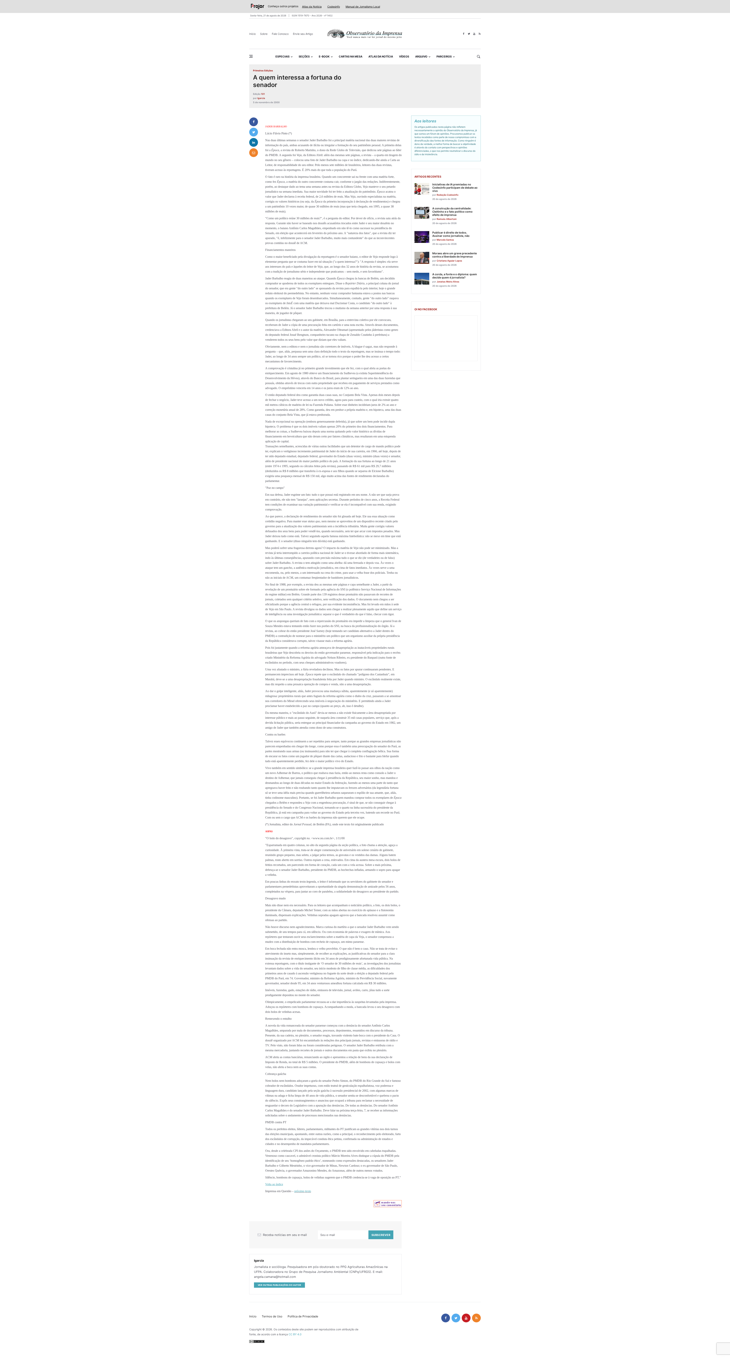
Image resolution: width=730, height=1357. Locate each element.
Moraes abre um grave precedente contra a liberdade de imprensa (454, 255)
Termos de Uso (272, 1316)
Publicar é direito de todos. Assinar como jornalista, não (451, 234)
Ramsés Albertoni (446, 219)
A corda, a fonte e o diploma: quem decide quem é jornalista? (454, 276)
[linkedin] (253, 142)
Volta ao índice (274, 1184)
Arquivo (421, 56)
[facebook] (463, 34)
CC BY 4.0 (295, 1334)
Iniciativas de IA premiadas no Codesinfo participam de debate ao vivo (455, 187)
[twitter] (469, 34)
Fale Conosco (280, 33)
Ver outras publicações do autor (279, 1285)
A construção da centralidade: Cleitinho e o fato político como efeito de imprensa (452, 211)
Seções (304, 56)
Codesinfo (333, 6)
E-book (324, 56)
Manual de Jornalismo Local (363, 6)
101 (263, 94)
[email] (253, 152)
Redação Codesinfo (447, 194)
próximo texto (302, 1191)
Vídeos (404, 56)
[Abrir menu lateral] (251, 56)
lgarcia (261, 98)
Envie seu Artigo (303, 33)
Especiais (282, 56)
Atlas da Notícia (312, 6)
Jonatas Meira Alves (448, 281)
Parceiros (444, 56)
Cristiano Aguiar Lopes (449, 260)
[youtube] (474, 34)
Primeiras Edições (263, 70)
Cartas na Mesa (350, 56)
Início (252, 33)
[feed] (479, 34)
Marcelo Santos (445, 239)
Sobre (263, 33)
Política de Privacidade (303, 1316)
